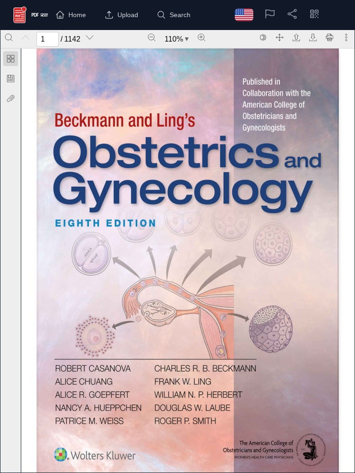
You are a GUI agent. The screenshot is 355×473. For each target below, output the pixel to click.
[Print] (329, 37)
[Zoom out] (151, 37)
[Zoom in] (201, 37)
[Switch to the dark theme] (263, 37)
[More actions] (346, 37)
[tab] (10, 60)
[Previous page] (25, 37)
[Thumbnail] (10, 58)
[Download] (313, 37)
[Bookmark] (10, 78)
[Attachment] (10, 98)
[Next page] (89, 37)
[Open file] (296, 37)
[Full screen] (279, 37)
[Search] (8, 37)
